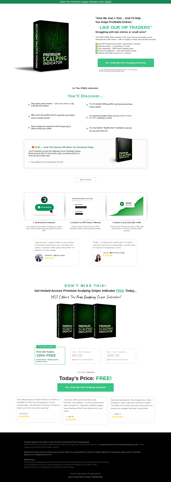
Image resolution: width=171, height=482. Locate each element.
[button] (126, 63)
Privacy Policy (79, 477)
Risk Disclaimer (97, 477)
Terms (70, 477)
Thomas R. (23, 414)
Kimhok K (49, 255)
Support (88, 477)
